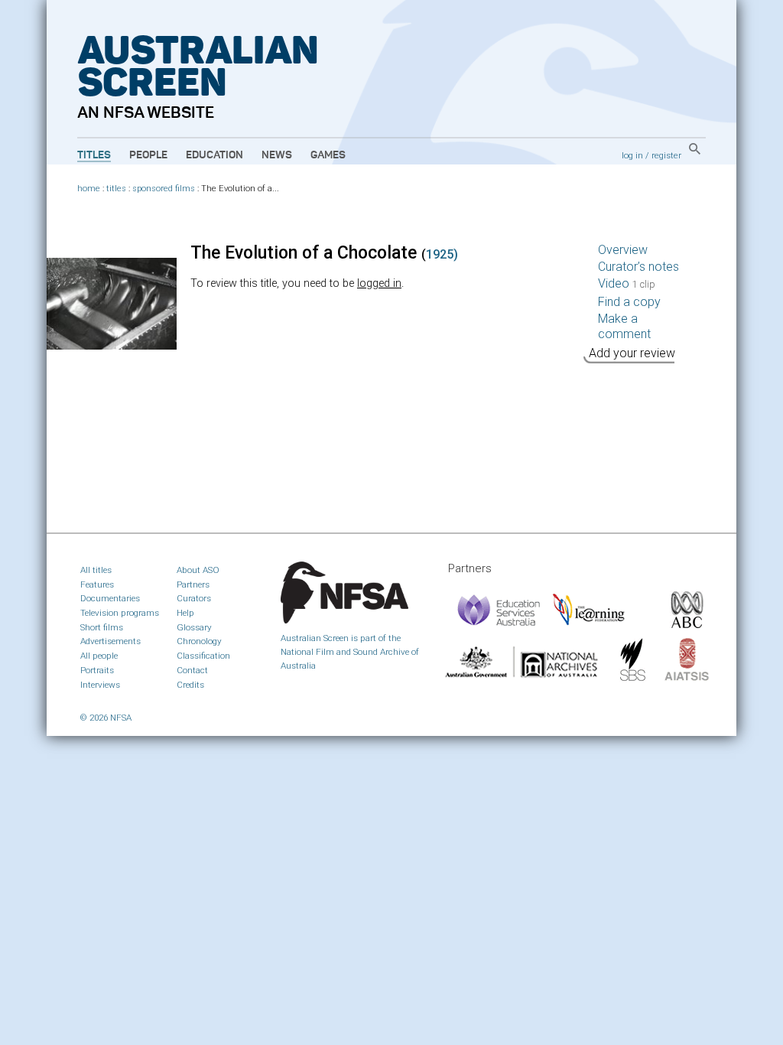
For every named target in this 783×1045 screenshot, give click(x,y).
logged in (379, 283)
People (148, 155)
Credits (190, 684)
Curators (194, 598)
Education (214, 155)
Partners (193, 584)
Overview (623, 250)
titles (116, 189)
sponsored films (163, 189)
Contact (192, 670)
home (88, 189)
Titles (94, 155)
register (666, 155)
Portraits (97, 670)
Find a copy (629, 302)
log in (632, 155)
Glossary (194, 627)
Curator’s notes (638, 266)
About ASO (198, 570)
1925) (442, 254)
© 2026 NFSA (106, 717)
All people (99, 655)
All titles (96, 570)
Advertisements (110, 641)
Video (626, 283)
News (277, 155)
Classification (203, 655)
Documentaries (110, 598)
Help (185, 612)
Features (97, 584)
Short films (101, 627)
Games (328, 155)
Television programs (119, 612)
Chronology (199, 641)
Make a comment (624, 326)
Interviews (100, 684)
